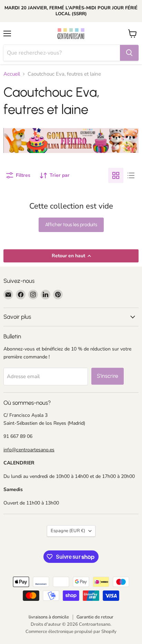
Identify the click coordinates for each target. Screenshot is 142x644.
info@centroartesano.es (28, 449)
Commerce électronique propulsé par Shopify (71, 631)
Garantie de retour (95, 617)
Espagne (68, 531)
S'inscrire (107, 376)
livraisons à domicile (49, 617)
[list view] (131, 175)
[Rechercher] (129, 53)
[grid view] (115, 175)
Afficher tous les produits (71, 225)
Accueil (11, 74)
